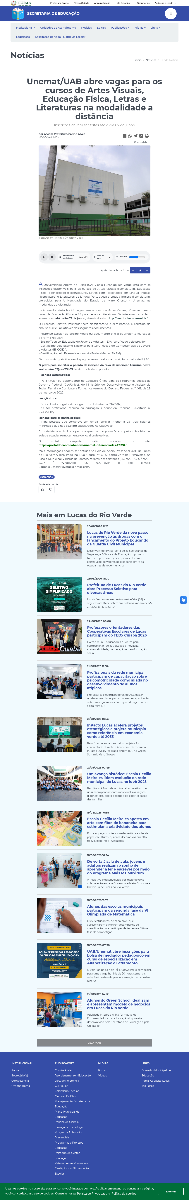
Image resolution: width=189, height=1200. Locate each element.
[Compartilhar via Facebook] (125, 136)
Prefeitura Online (59, 3)
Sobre (15, 1070)
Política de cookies (123, 1193)
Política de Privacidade (92, 1193)
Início (138, 60)
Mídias (139, 27)
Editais (101, 27)
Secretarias (143, 3)
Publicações (119, 27)
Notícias (86, 27)
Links (155, 27)
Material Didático (66, 1096)
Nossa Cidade (81, 3)
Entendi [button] (171, 1191)
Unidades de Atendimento (58, 27)
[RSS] (142, 136)
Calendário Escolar (67, 1091)
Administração (102, 3)
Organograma (20, 1086)
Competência (20, 1080)
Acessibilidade (165, 3)
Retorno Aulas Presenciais (71, 1163)
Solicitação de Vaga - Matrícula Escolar (60, 37)
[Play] (44, 257)
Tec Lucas (148, 1086)
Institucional (24, 27)
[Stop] (52, 257)
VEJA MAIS (94, 1042)
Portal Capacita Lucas (156, 1080)
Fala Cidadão (123, 3)
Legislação (23, 37)
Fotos (102, 1070)
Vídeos (102, 1075)
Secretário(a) (19, 1075)
